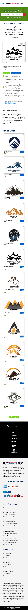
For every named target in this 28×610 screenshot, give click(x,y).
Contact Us (7, 575)
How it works (8, 564)
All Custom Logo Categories (14, 17)
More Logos (14, 417)
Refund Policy (8, 569)
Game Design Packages (10, 542)
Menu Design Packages (10, 536)
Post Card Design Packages (11, 538)
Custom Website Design (10, 512)
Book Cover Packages (10, 521)
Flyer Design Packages (10, 531)
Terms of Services (9, 571)
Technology (7, 560)
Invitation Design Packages (11, 533)
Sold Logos (7, 562)
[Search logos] (24, 14)
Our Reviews (7, 555)
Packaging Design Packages (11, 516)
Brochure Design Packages (11, 523)
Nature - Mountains (8, 102)
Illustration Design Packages (11, 540)
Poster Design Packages (10, 544)
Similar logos (16, 73)
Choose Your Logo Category (11, 507)
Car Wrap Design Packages (11, 525)
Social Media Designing (10, 547)
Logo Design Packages (10, 514)
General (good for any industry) (10, 103)
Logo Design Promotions (10, 510)
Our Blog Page (8, 553)
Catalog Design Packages (11, 528)
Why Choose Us (8, 566)
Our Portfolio (8, 557)
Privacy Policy (8, 573)
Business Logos (7, 104)
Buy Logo (6, 73)
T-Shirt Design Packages (10, 519)
